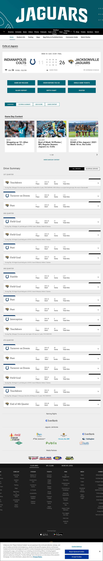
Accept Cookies (77, 557)
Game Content (52, 104)
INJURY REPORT (21, 90)
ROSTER (82, 90)
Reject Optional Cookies (76, 551)
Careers (101, 503)
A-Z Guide (33, 490)
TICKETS (49, 471)
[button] (52, 182)
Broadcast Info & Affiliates (82, 489)
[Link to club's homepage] (4, 31)
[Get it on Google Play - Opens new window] (58, 535)
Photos (82, 478)
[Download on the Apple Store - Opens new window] (44, 534)
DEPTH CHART (51, 90)
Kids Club (65, 518)
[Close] (100, 551)
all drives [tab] (77, 169)
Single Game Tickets (49, 481)
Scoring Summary (24, 104)
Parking (16, 485)
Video (82, 481)
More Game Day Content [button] (51, 159)
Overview (10, 104)
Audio (82, 485)
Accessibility (33, 493)
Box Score (39, 104)
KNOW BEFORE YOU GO (51, 83)
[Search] (74, 31)
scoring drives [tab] (92, 169)
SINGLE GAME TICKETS (82, 83)
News (82, 475)
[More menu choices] (71, 32)
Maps (16, 488)
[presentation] (97, 155)
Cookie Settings (77, 546)
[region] (51, 551)
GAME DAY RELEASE (21, 83)
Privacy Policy (37, 557)
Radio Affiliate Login (82, 496)
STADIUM (33, 471)
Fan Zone (65, 480)
